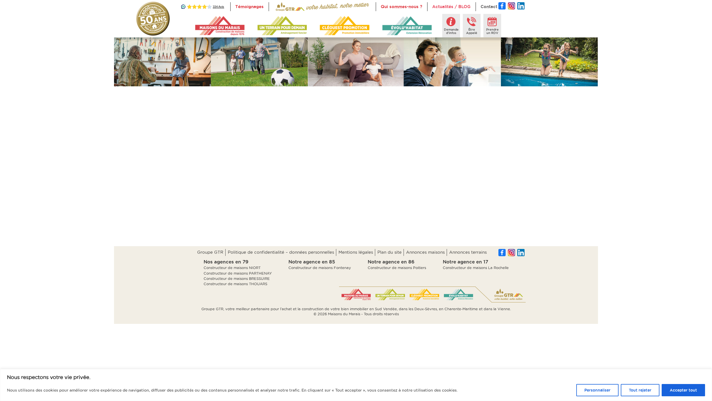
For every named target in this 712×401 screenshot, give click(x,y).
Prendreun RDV (492, 31)
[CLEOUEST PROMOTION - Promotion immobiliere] (344, 25)
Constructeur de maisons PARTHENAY (238, 273)
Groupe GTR (210, 252)
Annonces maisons (425, 252)
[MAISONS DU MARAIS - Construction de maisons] (220, 25)
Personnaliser (597, 390)
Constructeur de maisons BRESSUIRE (237, 278)
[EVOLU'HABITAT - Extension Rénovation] (407, 25)
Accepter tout (683, 390)
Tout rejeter (640, 390)
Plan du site (389, 252)
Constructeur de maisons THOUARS (235, 284)
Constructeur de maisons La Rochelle (476, 268)
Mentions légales (355, 252)
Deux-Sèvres (425, 309)
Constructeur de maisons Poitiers (397, 268)
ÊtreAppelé (471, 31)
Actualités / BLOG (451, 6)
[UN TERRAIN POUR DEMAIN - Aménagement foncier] (282, 25)
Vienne (504, 309)
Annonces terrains (468, 252)
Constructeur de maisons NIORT (232, 268)
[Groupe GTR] (508, 294)
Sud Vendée (386, 309)
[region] (356, 385)
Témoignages (249, 6)
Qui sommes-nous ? (401, 6)
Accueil (281, 6)
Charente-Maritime (461, 309)
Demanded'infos (451, 31)
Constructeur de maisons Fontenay (319, 268)
